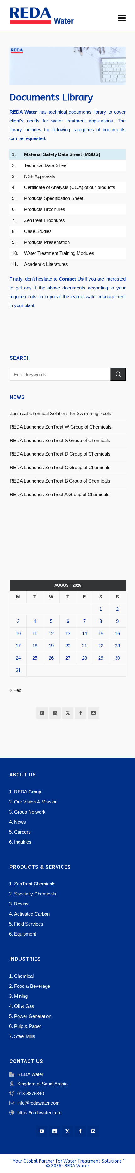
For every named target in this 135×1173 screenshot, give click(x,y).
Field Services (28, 924)
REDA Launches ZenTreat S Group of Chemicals (60, 440)
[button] (118, 374)
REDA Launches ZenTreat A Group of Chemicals (60, 494)
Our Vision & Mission (35, 801)
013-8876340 (30, 1093)
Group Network (30, 811)
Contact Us (71, 279)
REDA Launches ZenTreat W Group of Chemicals (60, 427)
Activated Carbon (32, 913)
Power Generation (32, 1016)
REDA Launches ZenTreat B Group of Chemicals (60, 481)
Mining (21, 996)
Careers (22, 832)
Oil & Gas (24, 1006)
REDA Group (27, 791)
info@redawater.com (38, 1102)
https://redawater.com (39, 1112)
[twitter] (67, 713)
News (20, 821)
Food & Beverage (32, 986)
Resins (21, 903)
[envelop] (93, 713)
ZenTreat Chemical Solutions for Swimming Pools (60, 413)
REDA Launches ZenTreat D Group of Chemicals (60, 454)
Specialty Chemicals (35, 893)
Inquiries (22, 842)
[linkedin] (55, 713)
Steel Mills (24, 1036)
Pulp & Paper (27, 1026)
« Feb (15, 690)
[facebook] (80, 713)
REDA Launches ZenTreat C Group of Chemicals (60, 467)
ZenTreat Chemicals (35, 883)
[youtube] (42, 713)
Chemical (24, 976)
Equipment (25, 934)
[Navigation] (122, 18)
